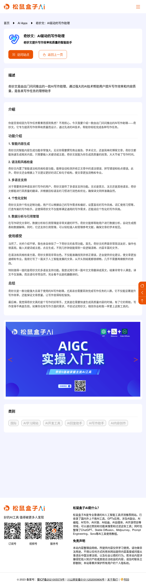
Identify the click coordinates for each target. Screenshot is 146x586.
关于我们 (112, 579)
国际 (13, 423)
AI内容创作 (118, 423)
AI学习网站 (30, 423)
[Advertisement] (73, 463)
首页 (7, 23)
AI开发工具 (52, 423)
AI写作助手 (96, 423)
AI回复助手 (74, 423)
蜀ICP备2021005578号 (51, 579)
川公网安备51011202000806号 (86, 579)
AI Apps (23, 23)
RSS (126, 579)
